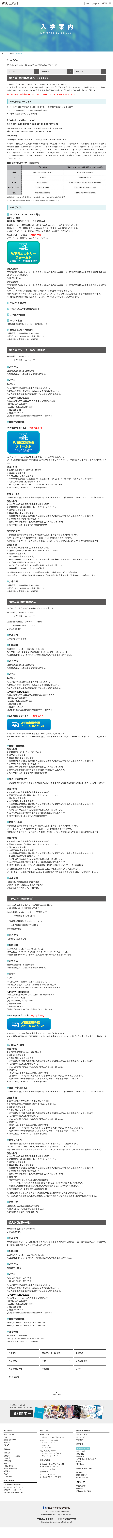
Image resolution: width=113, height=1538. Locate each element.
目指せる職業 (45, 1460)
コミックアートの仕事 (47, 1469)
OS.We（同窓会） (82, 1477)
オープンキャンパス (83, 1434)
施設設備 (7, 1442)
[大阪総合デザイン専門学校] (10, 3)
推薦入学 (45, 71)
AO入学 (11, 71)
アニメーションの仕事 (47, 1474)
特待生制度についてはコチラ (25, 360)
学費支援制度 (81, 1360)
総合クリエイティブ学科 (48, 1451)
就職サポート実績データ (12, 1490)
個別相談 (79, 1440)
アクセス (6, 1445)
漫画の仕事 (44, 1471)
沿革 (5, 1437)
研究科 (78, 1368)
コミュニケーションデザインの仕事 (52, 1464)
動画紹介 (79, 1488)
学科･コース (44, 1430)
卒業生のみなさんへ (84, 1468)
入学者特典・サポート (17, 1368)
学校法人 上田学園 (45, 1518)
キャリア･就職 (9, 1480)
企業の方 (79, 1461)
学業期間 (46, 1368)
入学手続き (13, 1360)
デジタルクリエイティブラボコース (53, 1453)
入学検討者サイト (83, 1448)
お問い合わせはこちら (48, 1515)
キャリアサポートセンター (12, 1484)
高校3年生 (80, 1454)
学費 (44, 1360)
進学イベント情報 (83, 1430)
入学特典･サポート (10, 1468)
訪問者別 (79, 1444)
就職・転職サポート (83, 1475)
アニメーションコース (49, 1448)
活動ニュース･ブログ (83, 1491)
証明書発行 (80, 1472)
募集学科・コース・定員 (51, 1352)
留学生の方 (80, 1464)
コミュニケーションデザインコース (53, 1437)
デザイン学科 (44, 1434)
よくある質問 (14, 1376)
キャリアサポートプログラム (13, 1487)
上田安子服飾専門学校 (66, 1518)
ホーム (4, 53)
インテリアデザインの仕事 (49, 1466)
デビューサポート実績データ (14, 1492)
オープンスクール (82, 1437)
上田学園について (10, 1440)
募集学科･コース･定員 (12, 1456)
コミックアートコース (48, 1443)
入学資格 (12, 1352)
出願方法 (79, 1352)
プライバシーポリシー (64, 1515)
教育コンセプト (9, 1434)
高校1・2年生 (81, 1451)
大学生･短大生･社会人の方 (86, 1459)
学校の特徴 (8, 1430)
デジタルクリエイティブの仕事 (50, 1477)
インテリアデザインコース (50, 1456)
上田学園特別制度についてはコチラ (24, 625)
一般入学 (79, 71)
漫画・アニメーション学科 (49, 1440)
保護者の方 (80, 1456)
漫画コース (45, 1445)
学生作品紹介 (81, 1486)
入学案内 (11, 53)
